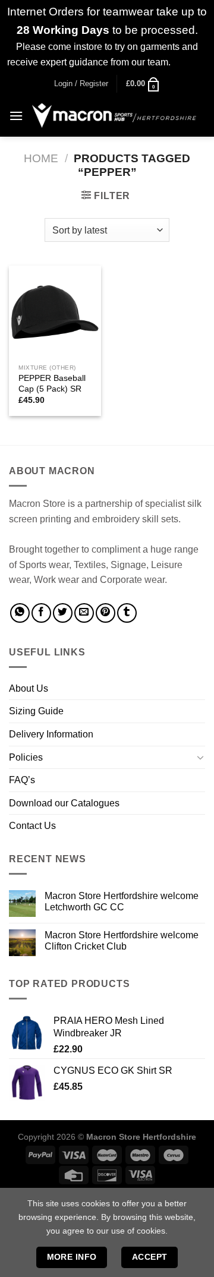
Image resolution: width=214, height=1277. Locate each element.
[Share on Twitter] (63, 613)
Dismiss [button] (190, 62)
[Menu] (16, 115)
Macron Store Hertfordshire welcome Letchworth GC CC (122, 901)
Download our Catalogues (64, 803)
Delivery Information (51, 734)
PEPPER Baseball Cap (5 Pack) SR (52, 383)
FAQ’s (22, 780)
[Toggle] (200, 757)
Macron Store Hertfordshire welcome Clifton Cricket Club (122, 940)
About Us (28, 688)
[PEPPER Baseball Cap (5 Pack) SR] (55, 312)
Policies (26, 757)
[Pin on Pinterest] (105, 613)
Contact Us (32, 826)
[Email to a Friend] (84, 613)
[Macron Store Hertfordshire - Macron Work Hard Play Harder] (114, 115)
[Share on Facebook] (41, 613)
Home (41, 158)
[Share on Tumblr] (127, 613)
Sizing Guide (36, 711)
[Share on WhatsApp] (20, 613)
